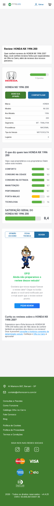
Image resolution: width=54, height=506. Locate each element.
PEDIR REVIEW (27, 305)
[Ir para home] (14, 4)
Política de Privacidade (13, 430)
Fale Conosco (9, 414)
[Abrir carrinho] (4, 4)
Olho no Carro (39, 334)
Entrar (41, 4)
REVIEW (41, 235)
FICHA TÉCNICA (27, 234)
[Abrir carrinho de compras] (49, 4)
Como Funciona (10, 405)
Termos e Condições (13, 434)
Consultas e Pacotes (12, 401)
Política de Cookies (12, 425)
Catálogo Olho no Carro (14, 410)
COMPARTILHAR (38, 95)
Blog (5, 419)
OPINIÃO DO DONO (12, 234)
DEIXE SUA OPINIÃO (15, 95)
